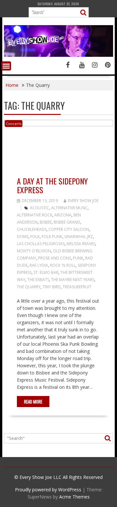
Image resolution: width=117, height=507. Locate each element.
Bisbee (46, 222)
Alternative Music (69, 208)
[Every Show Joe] (58, 55)
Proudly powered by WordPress (48, 489)
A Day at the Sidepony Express (52, 185)
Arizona (63, 215)
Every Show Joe (83, 200)
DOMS (22, 236)
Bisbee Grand (67, 222)
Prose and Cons (54, 258)
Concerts (13, 123)
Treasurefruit (77, 287)
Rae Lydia (39, 265)
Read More (33, 401)
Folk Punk (52, 236)
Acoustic (39, 208)
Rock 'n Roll (63, 265)
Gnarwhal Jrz (78, 236)
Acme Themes (74, 497)
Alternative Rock (34, 215)
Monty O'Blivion (34, 251)
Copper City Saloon (68, 229)
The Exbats (38, 279)
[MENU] (6, 66)
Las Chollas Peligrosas (41, 243)
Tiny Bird (52, 287)
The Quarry (29, 287)
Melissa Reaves (81, 243)
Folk (35, 236)
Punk (78, 258)
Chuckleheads (31, 229)
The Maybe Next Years (72, 279)
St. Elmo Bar (45, 272)
